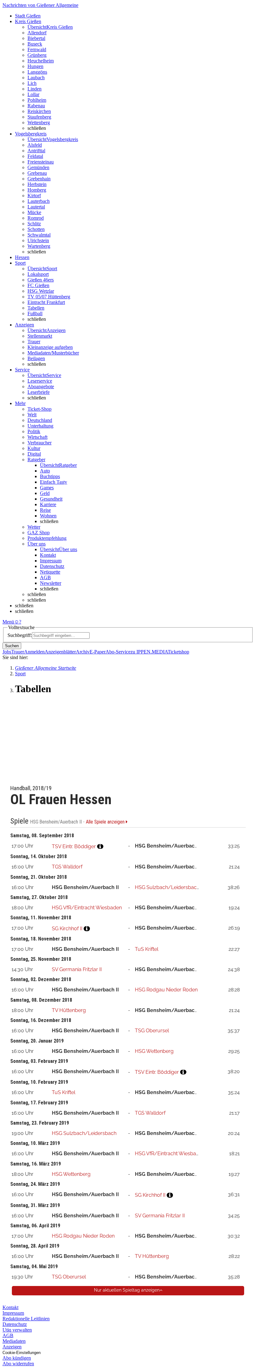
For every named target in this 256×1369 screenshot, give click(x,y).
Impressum (51, 560)
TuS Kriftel (146, 949)
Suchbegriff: (19, 635)
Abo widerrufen (18, 1363)
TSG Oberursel (152, 1031)
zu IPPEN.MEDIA (149, 651)
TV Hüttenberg (69, 1010)
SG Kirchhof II (67, 928)
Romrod (35, 218)
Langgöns (37, 72)
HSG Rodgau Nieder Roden (166, 990)
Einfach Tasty (53, 482)
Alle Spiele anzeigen (106, 822)
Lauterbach (38, 201)
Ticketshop (178, 651)
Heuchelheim (40, 60)
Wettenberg (38, 122)
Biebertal (36, 38)
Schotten (36, 229)
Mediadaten (14, 1341)
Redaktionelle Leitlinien (26, 1318)
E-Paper (98, 651)
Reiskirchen (39, 111)
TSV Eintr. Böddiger (74, 846)
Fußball (34, 313)
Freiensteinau (40, 161)
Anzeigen (12, 1346)
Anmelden (34, 651)
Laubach (36, 77)
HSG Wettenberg (154, 1051)
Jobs (6, 651)
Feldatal (35, 156)
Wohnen (48, 515)
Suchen (12, 645)
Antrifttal (36, 150)
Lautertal (36, 206)
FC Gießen (38, 285)
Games (47, 487)
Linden (34, 88)
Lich (32, 83)
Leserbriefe (38, 392)
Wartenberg (38, 246)
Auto (45, 470)
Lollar (33, 94)
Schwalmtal (39, 234)
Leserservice (39, 381)
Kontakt (48, 555)
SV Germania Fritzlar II (77, 969)
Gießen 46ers (40, 279)
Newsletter (50, 583)
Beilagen (36, 358)
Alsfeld (34, 145)
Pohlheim (36, 100)
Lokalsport (38, 274)
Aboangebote (40, 386)
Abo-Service (118, 651)
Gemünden (38, 167)
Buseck (34, 43)
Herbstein (37, 184)
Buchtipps (50, 476)
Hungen (35, 66)
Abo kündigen (16, 1358)
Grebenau (37, 173)
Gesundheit (51, 498)
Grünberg (37, 55)
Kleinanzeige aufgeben (50, 347)
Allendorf (37, 32)
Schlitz (34, 223)
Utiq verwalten (17, 1329)
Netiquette (50, 571)
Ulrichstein (38, 240)
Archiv (83, 651)
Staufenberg (39, 117)
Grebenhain (39, 178)
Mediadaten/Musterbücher (53, 352)
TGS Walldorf (67, 867)
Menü (8, 621)
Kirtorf (34, 195)
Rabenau (36, 105)
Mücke (34, 212)
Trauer (33, 341)
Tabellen (35, 307)
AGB (45, 577)
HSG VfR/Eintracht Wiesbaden (87, 908)
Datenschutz (52, 566)
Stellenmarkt (39, 336)
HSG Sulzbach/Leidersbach (167, 887)
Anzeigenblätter (60, 651)
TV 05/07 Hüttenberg (48, 296)
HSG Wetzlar (40, 291)
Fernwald (36, 49)
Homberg (36, 190)
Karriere (48, 504)
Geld (45, 493)
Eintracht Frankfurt (46, 302)
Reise (45, 510)
